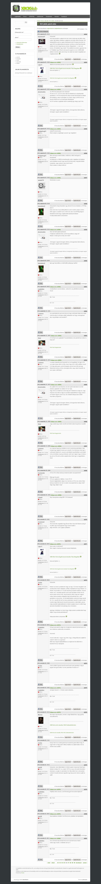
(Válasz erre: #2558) (55, 229)
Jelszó (17, 37)
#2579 (85, 789)
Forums (42, 20)
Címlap (38, 20)
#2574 (85, 663)
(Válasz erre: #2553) (55, 89)
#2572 (85, 580)
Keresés (57, 16)
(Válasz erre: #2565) (56, 421)
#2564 (85, 360)
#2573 (85, 625)
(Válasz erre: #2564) (56, 384)
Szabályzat (64, 16)
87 (68, 863)
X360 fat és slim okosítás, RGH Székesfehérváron (63, 725)
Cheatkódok (49, 16)
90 (74, 863)
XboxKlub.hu (25, 879)
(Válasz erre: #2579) (55, 814)
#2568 (85, 470)
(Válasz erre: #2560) (55, 287)
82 (58, 863)
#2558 (85, 204)
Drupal (22, 872)
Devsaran (85, 879)
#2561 (85, 287)
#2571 (85, 544)
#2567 (85, 446)
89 (72, 863)
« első (48, 863)
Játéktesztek (40, 16)
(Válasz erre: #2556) (55, 178)
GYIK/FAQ (31, 16)
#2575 (85, 688)
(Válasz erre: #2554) (55, 129)
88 (70, 863)
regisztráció (50, 28)
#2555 (85, 129)
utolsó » (85, 863)
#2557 (85, 178)
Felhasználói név (19, 32)
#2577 (85, 740)
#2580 (85, 814)
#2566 (85, 421)
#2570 (85, 519)
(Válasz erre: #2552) (55, 62)
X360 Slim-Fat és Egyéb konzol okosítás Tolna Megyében (65, 68)
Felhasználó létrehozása (21, 42)
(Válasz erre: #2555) (55, 153)
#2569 (85, 495)
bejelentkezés (58, 28)
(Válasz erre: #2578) (55, 789)
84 (62, 863)
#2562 (85, 311)
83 (60, 863)
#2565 (85, 384)
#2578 (85, 765)
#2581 (85, 838)
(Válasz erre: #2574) (55, 688)
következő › (79, 863)
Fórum (25, 16)
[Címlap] (25, 11)
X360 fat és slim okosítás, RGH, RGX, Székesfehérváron (62, 732)
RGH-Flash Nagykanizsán (55, 347)
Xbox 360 (46, 20)
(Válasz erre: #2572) (55, 625)
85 (64, 863)
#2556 (85, 153)
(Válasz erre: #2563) (56, 360)
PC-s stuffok (51, 20)
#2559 (85, 229)
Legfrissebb (18, 16)
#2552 (85, 34)
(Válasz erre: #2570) (55, 544)
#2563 (85, 336)
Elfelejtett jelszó (19, 44)
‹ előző (53, 863)
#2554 (85, 89)
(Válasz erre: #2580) (55, 838)
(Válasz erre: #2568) (56, 495)
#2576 (85, 712)
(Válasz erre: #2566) (56, 446)
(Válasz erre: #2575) (55, 712)
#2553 (85, 62)
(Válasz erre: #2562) (56, 336)
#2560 (85, 261)
